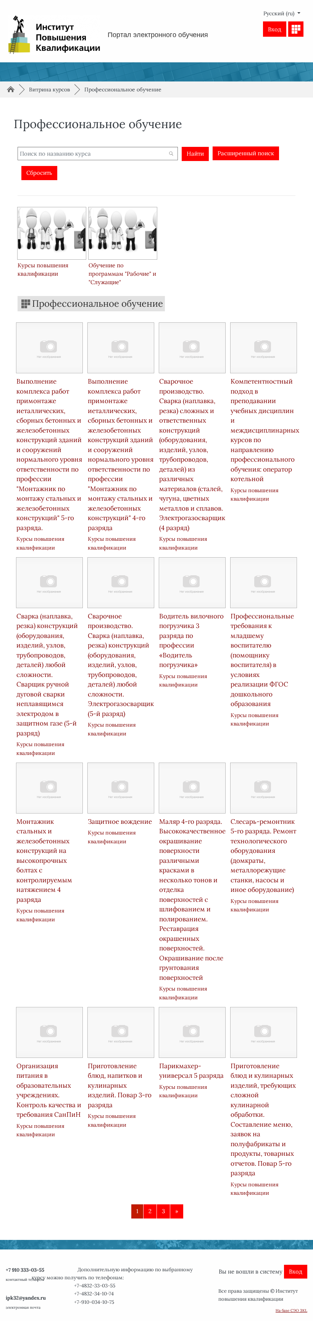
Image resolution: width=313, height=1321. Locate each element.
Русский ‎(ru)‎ (279, 13)
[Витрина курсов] (295, 29)
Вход (274, 29)
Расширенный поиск (246, 153)
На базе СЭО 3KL (291, 1310)
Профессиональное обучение (122, 89)
